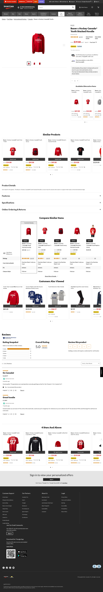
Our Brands (44, 500)
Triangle (24, 503)
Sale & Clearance (79, 13)
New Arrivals (89, 13)
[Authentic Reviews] (10, 338)
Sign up (10, 533)
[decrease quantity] (72, 81)
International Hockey (20, 19)
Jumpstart (44, 511)
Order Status (84, 7)
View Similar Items (98, 37)
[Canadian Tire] (22, 1)
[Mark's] (35, 1)
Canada (30, 19)
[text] (76, 117)
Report (22, 390)
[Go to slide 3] (40, 63)
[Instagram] (10, 568)
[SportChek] (29, 1)
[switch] (5, 253)
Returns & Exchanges (7, 505)
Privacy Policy (64, 497)
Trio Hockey (24, 514)
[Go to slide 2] (34, 63)
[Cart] (98, 7)
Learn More (9, 546)
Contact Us (4, 517)
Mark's (23, 500)
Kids (19, 14)
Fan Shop (61, 13)
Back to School (97, 13)
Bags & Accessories (70, 13)
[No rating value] (74, 258)
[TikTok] (7, 568)
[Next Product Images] (64, 45)
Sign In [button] (97, 1)
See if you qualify (80, 62)
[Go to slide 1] (29, 63)
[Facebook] (4, 568)
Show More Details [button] (50, 276)
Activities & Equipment (43, 13)
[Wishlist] (92, 7)
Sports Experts (25, 511)
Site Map (63, 503)
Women (6, 14)
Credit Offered (55, 1)
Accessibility (64, 505)
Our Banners (25, 517)
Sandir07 (5, 376)
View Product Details (89, 37)
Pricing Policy (64, 508)
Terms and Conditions (66, 500)
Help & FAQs (5, 508)
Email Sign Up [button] (64, 1)
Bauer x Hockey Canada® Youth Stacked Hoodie (84, 30)
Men (13, 14)
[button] (73, 7)
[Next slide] (101, 97)
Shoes (26, 14)
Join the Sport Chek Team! (47, 503)
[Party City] (41, 1)
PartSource (24, 505)
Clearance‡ (73, 46)
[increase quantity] (77, 81)
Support (73, 1)
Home (4, 19)
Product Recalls (5, 520)
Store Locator (5, 511)
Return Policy (64, 511)
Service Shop (5, 503)
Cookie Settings (5, 523)
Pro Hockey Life (25, 508)
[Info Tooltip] (96, 42)
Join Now (64, 483)
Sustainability (44, 508)
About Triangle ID (45, 505)
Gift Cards (4, 514)
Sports (34, 14)
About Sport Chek (45, 497)
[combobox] (92, 363)
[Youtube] (13, 568)
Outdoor (53, 14)
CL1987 (5, 400)
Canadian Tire (25, 497)
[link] (77, 37)
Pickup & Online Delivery (7, 500)
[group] (12, 165)
